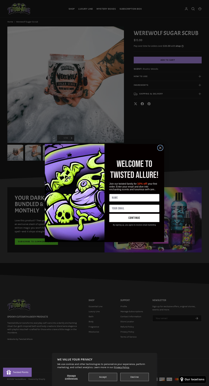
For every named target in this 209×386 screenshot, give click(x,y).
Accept (103, 376)
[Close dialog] (160, 148)
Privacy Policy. (121, 367)
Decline (134, 376)
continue (134, 218)
